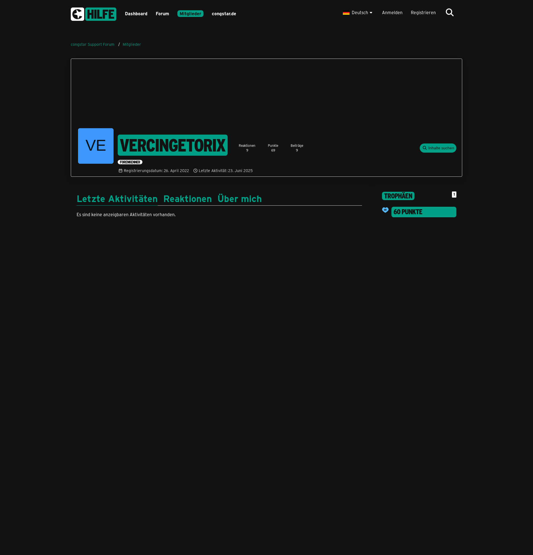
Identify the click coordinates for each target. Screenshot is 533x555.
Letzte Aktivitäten (117, 198)
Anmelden (392, 12)
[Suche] (449, 12)
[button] (358, 12)
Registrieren (423, 12)
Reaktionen (187, 198)
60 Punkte (408, 212)
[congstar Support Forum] (93, 13)
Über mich (239, 198)
